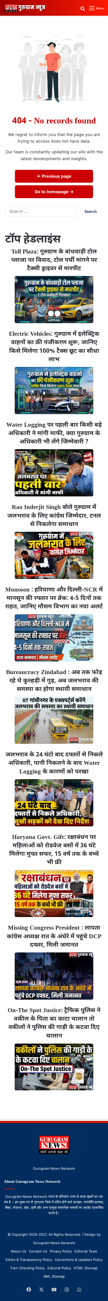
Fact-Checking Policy (27, 1268)
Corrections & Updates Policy (78, 1259)
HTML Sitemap (86, 1268)
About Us (18, 1251)
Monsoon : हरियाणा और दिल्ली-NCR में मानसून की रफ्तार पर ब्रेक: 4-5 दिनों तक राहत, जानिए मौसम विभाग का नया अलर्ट (54, 598)
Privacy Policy (61, 1251)
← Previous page (54, 176)
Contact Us (38, 1251)
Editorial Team (85, 1251)
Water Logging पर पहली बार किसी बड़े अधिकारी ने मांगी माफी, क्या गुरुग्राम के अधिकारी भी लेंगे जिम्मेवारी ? (54, 433)
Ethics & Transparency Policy (29, 1259)
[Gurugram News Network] (25, 8)
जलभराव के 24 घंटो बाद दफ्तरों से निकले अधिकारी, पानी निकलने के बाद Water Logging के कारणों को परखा (54, 763)
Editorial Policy (59, 1268)
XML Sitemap (54, 1276)
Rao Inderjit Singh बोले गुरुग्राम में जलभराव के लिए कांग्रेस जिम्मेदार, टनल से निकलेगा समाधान (54, 515)
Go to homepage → (54, 191)
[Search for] (82, 10)
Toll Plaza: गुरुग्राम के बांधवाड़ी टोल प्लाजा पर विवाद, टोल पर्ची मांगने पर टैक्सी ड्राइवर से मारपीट (54, 260)
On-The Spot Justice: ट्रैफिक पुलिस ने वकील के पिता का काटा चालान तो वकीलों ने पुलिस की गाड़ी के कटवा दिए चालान (54, 1023)
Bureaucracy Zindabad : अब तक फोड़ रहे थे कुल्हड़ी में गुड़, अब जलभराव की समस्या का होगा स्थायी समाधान (54, 681)
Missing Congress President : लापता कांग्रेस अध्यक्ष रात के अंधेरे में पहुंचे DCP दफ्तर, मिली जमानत (54, 936)
